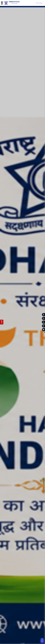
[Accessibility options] (42, 641)
